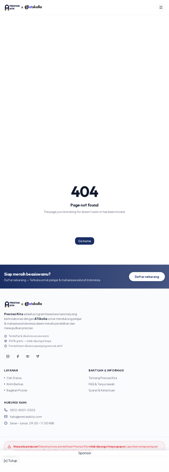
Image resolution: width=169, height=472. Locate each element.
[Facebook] (17, 356)
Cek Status (14, 378)
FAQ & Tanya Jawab (102, 384)
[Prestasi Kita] (23, 7)
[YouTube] (27, 356)
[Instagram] (8, 356)
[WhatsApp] (37, 356)
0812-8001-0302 (22, 410)
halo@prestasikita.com (26, 416)
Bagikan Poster (17, 390)
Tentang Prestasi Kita (103, 378)
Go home (84, 241)
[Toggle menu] (161, 7)
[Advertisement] (84, 464)
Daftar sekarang (147, 276)
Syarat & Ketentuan (102, 390)
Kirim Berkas (15, 384)
